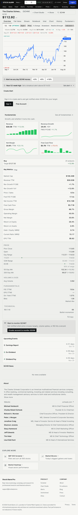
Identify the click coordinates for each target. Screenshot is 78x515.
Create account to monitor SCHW (22, 330)
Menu (18, 2)
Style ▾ (23, 26)
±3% (35, 79)
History (59, 21)
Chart (51, 21)
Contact (62, 496)
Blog (61, 489)
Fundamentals (70, 21)
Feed (16, 7)
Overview (7, 21)
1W (10, 26)
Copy (71, 317)
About (62, 483)
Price (29, 26)
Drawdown (45, 26)
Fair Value (17, 21)
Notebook (36, 21)
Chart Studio (39, 12)
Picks (47, 7)
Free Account (21, 104)
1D (5, 26)
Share (51, 12)
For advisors (63, 486)
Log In (73, 2)
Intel (44, 21)
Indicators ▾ (69, 26)
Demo (65, 2)
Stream (27, 21)
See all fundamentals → (64, 115)
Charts (55, 7)
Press (61, 493)
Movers (72, 7)
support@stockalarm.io (9, 489)
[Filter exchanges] (31, 2)
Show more (8, 397)
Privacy (67, 505)
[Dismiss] (73, 85)
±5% (42, 79)
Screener (38, 7)
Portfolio (30, 7)
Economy (65, 7)
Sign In (8, 104)
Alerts (23, 7)
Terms (74, 505)
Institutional (45, 493)
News (10, 7)
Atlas (4, 7)
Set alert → (67, 85)
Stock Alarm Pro (8, 479)
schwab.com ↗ (68, 402)
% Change (36, 26)
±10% (49, 79)
